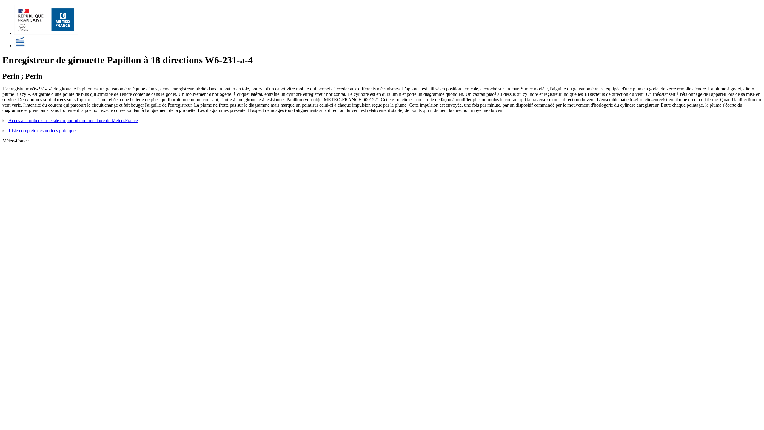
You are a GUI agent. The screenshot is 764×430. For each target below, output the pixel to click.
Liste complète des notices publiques (43, 130)
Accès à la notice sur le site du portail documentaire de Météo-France (73, 120)
